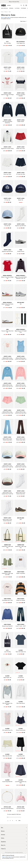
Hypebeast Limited (10, 852)
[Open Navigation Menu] (26, 5)
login (8, 17)
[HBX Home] (3, 5)
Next (19, 820)
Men (2, 827)
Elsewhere (3, 841)
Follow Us (3, 848)
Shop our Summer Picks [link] (14, 1)
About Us (3, 845)
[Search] (21, 5)
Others (2, 838)
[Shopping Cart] (23, 5)
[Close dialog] (25, 855)
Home (2, 11)
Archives (3, 834)
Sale (10, 11)
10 (16, 820)
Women (9, 5)
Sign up (2, 17)
